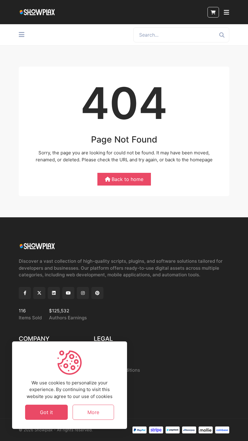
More (93, 412)
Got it (46, 412)
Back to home (127, 179)
